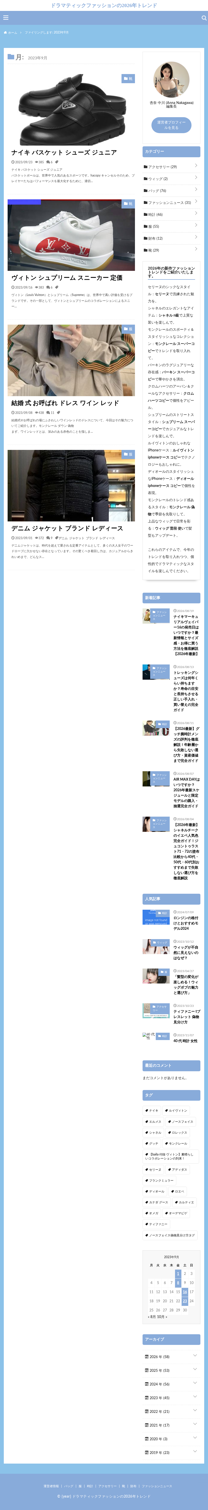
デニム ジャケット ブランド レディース (67, 528)
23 (185, 1301)
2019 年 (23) (159, 1453)
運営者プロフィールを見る (171, 125)
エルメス (155, 1121)
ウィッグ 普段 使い (170, 528)
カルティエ (186, 1202)
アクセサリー (162, 167)
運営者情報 (51, 1486)
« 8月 (152, 1317)
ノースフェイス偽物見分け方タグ (172, 1235)
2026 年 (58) (159, 1357)
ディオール (156, 1191)
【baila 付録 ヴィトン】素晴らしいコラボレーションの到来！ (169, 1156)
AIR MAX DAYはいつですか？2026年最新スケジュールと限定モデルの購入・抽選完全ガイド (187, 793)
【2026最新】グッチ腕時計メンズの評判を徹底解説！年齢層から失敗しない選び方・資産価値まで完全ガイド (186, 745)
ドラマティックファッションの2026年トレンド (104, 5)
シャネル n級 (169, 315)
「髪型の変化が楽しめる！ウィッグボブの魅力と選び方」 (186, 985)
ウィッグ (157, 179)
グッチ (153, 1143)
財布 (155, 238)
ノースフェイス (182, 1121)
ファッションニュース (169, 203)
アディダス (179, 1169)
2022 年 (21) (159, 1412)
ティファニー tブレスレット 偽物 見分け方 (187, 1017)
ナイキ (153, 1110)
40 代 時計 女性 (186, 1041)
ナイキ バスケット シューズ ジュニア (64, 153)
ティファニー (158, 1224)
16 (185, 1292)
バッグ (156, 191)
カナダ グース (158, 1202)
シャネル (155, 1132)
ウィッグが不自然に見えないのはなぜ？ (186, 953)
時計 (155, 215)
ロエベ (179, 1191)
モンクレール (178, 1143)
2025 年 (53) (159, 1371)
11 (52, 412)
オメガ (153, 1213)
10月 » (162, 1317)
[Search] (204, 18)
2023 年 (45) (159, 1398)
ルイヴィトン (178, 1110)
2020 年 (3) (158, 1439)
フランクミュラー (161, 1180)
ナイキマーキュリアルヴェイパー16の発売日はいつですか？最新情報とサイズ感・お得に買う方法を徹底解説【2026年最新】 (186, 635)
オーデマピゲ (178, 1213)
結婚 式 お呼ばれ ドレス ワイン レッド (65, 403)
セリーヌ (162, 294)
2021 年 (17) (159, 1425)
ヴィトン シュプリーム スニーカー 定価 (67, 278)
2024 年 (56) (159, 1384)
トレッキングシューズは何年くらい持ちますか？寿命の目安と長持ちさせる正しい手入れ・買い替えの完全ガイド (186, 691)
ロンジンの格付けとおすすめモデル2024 (186, 923)
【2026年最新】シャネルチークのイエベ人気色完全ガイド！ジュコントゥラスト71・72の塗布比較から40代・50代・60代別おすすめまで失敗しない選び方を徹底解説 (186, 851)
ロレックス (179, 1132)
